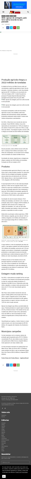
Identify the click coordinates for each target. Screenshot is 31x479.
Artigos (3, 429)
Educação (4, 443)
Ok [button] (4, 476)
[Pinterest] (14, 27)
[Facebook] (7, 27)
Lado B (3, 427)
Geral (3, 444)
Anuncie (3, 416)
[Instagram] (5, 408)
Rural (3, 449)
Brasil (3, 435)
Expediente (4, 415)
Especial (3, 432)
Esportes (3, 426)
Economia (4, 441)
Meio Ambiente (5, 446)
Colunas (3, 430)
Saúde (3, 450)
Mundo (3, 447)
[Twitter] (11, 27)
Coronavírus (4, 438)
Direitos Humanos (5, 439)
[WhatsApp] (18, 27)
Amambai (3, 423)
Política (3, 424)
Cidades (3, 436)
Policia (3, 433)
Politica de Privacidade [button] (21, 472)
